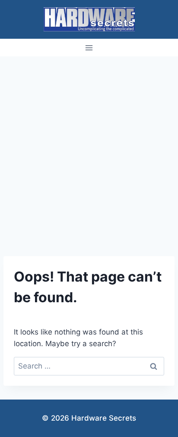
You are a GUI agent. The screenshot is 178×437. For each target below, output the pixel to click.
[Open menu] (89, 47)
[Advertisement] (89, 149)
